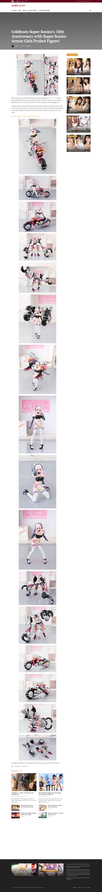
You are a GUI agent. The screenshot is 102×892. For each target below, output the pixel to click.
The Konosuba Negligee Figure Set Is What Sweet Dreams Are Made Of (50, 793)
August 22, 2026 (24, 874)
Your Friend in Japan (44, 10)
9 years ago (22, 46)
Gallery (24, 10)
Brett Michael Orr (16, 796)
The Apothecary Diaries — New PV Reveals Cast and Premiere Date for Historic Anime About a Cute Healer (78, 870)
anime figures (17, 766)
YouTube (89, 887)
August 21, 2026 (51, 874)
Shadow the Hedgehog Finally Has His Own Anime (28, 813)
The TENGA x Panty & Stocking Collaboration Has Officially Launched (24, 872)
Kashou (41, 796)
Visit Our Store (79, 1)
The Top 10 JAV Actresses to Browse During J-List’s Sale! (77, 110)
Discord (84, 887)
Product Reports (33, 10)
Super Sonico (52, 98)
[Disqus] (37, 838)
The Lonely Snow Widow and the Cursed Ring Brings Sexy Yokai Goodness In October (78, 129)
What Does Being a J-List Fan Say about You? (55, 813)
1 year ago (46, 796)
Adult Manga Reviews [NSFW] (51, 870)
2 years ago (51, 808)
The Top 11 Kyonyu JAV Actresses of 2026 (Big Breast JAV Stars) (78, 91)
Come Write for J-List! (86, 1)
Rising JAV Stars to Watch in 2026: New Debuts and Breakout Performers (77, 149)
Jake (17, 46)
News (19, 10)
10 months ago (24, 796)
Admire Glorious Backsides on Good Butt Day (55, 806)
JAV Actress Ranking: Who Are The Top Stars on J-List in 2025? (78, 72)
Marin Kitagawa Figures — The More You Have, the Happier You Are (27, 807)
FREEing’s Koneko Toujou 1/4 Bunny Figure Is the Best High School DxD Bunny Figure (78, 866)
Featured (14, 10)
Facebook (75, 887)
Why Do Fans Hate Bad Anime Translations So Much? (78, 864)
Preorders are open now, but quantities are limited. (25, 116)
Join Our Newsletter (22, 1)
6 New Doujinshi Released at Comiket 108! (51, 873)
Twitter (79, 887)
